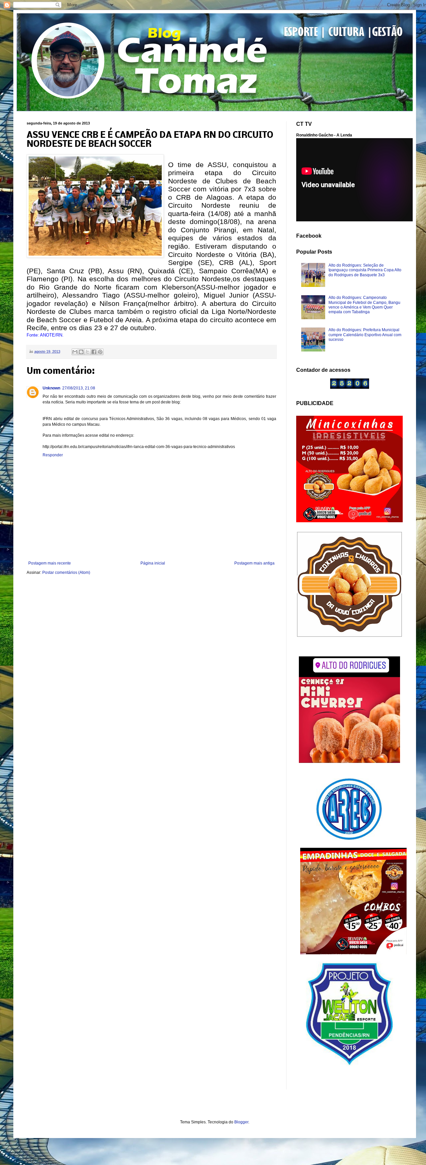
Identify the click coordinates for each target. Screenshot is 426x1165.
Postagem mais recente (49, 563)
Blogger (241, 1122)
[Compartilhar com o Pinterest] (100, 352)
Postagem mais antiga (254, 563)
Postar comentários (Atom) (66, 572)
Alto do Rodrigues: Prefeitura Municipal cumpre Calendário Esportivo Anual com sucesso (364, 335)
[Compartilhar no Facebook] (94, 352)
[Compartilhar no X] (87, 352)
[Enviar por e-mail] (75, 352)
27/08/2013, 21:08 (78, 388)
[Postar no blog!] (81, 352)
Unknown (51, 388)
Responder (53, 455)
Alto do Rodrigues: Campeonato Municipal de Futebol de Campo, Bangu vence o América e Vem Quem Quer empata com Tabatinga (364, 304)
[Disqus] (151, 668)
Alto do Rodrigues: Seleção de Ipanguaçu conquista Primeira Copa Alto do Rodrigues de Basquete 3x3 (364, 270)
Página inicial (152, 563)
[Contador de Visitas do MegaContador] (349, 387)
